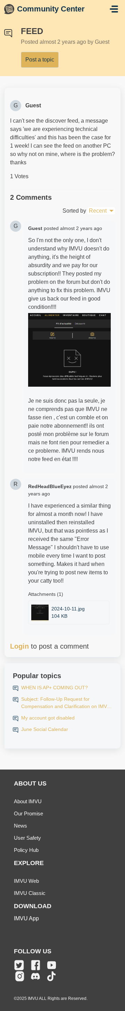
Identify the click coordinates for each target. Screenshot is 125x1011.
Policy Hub (26, 850)
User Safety (27, 838)
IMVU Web (26, 881)
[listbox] (101, 210)
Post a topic (39, 60)
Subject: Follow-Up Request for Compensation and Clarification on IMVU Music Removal (65, 703)
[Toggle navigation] (114, 9)
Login (19, 646)
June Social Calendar (44, 729)
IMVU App (26, 918)
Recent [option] (98, 211)
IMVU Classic (29, 893)
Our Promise (28, 813)
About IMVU (28, 801)
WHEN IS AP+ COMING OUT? (54, 687)
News (20, 826)
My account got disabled (48, 718)
